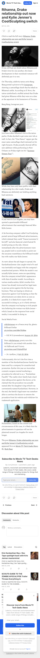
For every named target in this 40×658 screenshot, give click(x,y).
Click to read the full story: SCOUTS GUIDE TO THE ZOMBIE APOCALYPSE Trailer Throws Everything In (14, 583)
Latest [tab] (10, 547)
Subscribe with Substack (21, 633)
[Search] (36, 547)
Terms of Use (30, 485)
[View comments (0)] (9, 31)
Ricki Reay (9, 449)
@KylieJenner (9, 324)
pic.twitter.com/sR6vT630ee (15, 330)
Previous (8, 505)
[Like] (4, 31)
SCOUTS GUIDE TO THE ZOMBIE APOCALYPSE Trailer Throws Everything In (15, 576)
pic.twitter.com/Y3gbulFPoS (15, 349)
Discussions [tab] (18, 547)
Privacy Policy (27, 643)
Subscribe (27, 3)
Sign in (35, 3)
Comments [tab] (7, 520)
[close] (34, 595)
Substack (9, 653)
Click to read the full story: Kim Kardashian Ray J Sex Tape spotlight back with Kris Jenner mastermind (15, 562)
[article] (20, 561)
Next (33, 505)
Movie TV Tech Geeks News (27, 446)
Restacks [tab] (16, 520)
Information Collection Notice (24, 487)
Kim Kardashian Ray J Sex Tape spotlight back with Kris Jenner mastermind (15, 555)
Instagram (28, 84)
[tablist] (11, 520)
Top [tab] (4, 547)
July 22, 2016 (23, 354)
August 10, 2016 (31, 335)
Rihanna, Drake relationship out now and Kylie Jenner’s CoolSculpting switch (19, 39)
